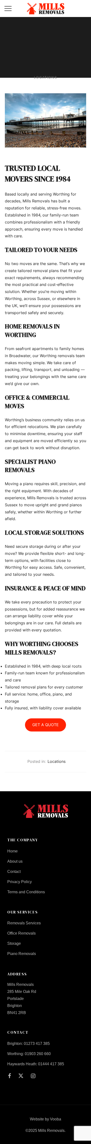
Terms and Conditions (26, 892)
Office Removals (21, 933)
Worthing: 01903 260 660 (29, 1054)
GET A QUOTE (45, 724)
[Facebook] (10, 1076)
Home (12, 851)
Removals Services (24, 923)
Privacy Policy (19, 882)
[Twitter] (21, 1076)
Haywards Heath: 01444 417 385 (35, 1064)
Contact (14, 871)
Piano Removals (21, 954)
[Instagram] (33, 1076)
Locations (57, 761)
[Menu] (8, 8)
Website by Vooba (45, 1119)
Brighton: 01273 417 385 (28, 1043)
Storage (14, 943)
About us (15, 861)
